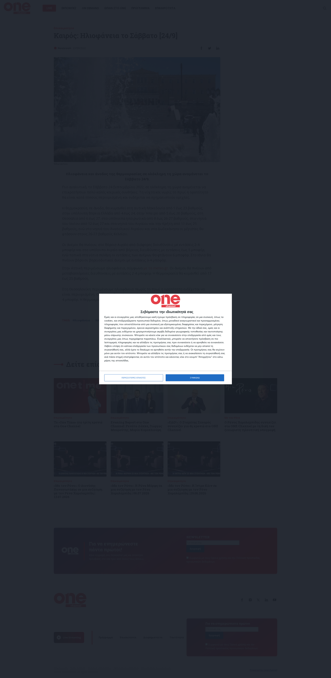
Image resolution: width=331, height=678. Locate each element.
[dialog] (165, 339)
